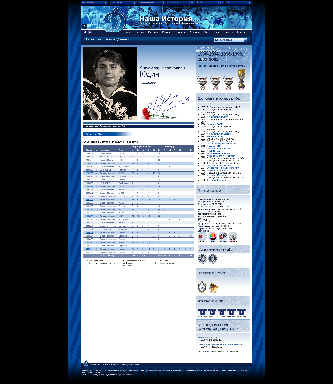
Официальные (117, 3)
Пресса (218, 32)
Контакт (242, 32)
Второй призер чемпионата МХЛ (223, 168)
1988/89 (89, 163)
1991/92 (89, 200)
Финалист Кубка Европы (219, 134)
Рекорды (167, 32)
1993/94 (89, 216)
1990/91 (89, 186)
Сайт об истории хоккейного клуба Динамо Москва (115, 20)
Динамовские (88, 3)
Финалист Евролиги (217, 175)
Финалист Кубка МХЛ (217, 170)
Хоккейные (173, 3)
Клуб (127, 32)
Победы (181, 32)
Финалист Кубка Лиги (217, 117)
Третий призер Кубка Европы (221, 143)
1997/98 (89, 242)
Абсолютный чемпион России (221, 156)
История (153, 32)
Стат (207, 32)
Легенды (195, 32)
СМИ (228, 3)
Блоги (199, 3)
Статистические (147, 3)
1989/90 (89, 173)
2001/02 (89, 249)
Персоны (139, 32)
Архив (229, 32)
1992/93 (89, 209)
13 (212, 311)
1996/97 (89, 232)
